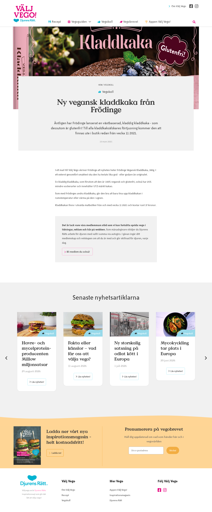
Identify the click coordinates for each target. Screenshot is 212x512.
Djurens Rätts (40, 490)
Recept (65, 495)
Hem (100, 85)
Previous (6, 358)
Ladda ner (56, 453)
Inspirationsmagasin (120, 495)
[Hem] (25, 13)
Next (205, 358)
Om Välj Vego (178, 6)
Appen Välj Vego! (118, 489)
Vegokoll (109, 85)
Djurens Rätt (116, 500)
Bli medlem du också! (78, 251)
